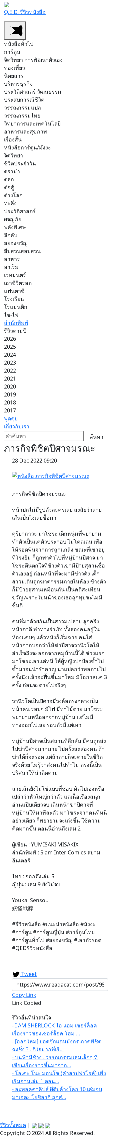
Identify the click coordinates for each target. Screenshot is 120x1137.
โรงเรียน (14, 299)
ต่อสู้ (9, 187)
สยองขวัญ (16, 243)
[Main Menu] (15, 30)
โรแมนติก (15, 306)
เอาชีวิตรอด (18, 283)
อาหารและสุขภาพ (25, 131)
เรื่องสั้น (13, 139)
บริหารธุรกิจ (18, 83)
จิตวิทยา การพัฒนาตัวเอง (33, 59)
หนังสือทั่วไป (18, 43)
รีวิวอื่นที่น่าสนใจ (31, 1017)
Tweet (28, 974)
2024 (10, 354)
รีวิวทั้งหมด (13, 1125)
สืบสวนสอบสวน (22, 251)
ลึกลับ (10, 235)
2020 (10, 386)
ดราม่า (12, 171)
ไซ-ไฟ (11, 314)
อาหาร (12, 259)
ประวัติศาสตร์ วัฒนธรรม (32, 91)
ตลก (9, 179)
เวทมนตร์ (15, 275)
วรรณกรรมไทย (22, 115)
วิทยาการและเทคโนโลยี (32, 123)
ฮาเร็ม (11, 267)
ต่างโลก (13, 195)
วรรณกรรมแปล (22, 107)
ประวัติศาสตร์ (20, 211)
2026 (10, 338)
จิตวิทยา (13, 155)
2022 (10, 370)
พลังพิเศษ (15, 227)
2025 (10, 346)
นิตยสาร (13, 75)
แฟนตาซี (14, 291)
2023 (10, 362)
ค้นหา (96, 436)
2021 (10, 378)
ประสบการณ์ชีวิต (24, 99)
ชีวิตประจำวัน (20, 163)
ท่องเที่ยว (14, 67)
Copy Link (24, 995)
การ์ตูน (12, 51)
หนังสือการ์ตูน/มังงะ (27, 147)
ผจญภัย (12, 219)
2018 (10, 402)
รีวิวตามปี (15, 330)
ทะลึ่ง (10, 203)
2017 (10, 410)
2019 (10, 394)
